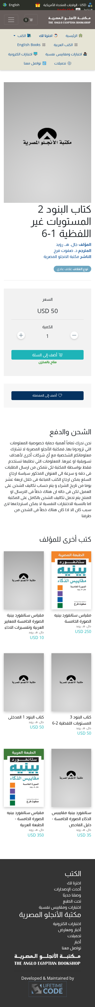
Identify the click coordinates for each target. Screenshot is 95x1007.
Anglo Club (66, 10)
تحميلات (60, 63)
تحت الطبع (72, 901)
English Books (29, 44)
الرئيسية (72, 35)
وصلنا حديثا (72, 895)
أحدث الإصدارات (67, 889)
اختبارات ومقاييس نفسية (64, 54)
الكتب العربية (64, 44)
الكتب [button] (21, 35)
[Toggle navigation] (11, 20)
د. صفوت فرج (65, 250)
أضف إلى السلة (45, 355)
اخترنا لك (74, 883)
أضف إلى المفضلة (45, 395)
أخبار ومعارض (69, 929)
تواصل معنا (33, 63)
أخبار (77, 942)
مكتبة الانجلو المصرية (61, 256)
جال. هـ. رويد (67, 244)
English (14, 5)
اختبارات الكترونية (20, 54)
